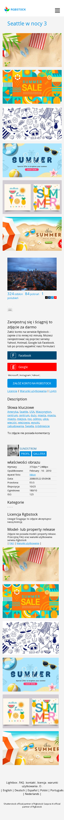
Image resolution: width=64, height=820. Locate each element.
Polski (44, 790)
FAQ (11, 543)
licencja (41, 782)
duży (33, 415)
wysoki (35, 422)
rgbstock (18, 9)
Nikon (33, 474)
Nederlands (32, 794)
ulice (45, 419)
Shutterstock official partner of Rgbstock (23, 803)
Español (32, 790)
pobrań (34, 294)
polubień (12, 298)
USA (31, 412)
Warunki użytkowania (28, 543)
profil (25, 454)
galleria (39, 454)
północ (37, 419)
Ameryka (12, 412)
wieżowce (24, 422)
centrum (12, 415)
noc (29, 419)
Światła (29, 426)
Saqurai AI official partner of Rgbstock (41, 805)
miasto (11, 419)
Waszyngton (43, 412)
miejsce (21, 419)
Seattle (24, 412)
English (7, 790)
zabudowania (15, 426)
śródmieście (42, 426)
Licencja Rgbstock (22, 514)
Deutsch (20, 790)
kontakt (30, 782)
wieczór (12, 422)
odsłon (18, 294)
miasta (42, 415)
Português (57, 790)
